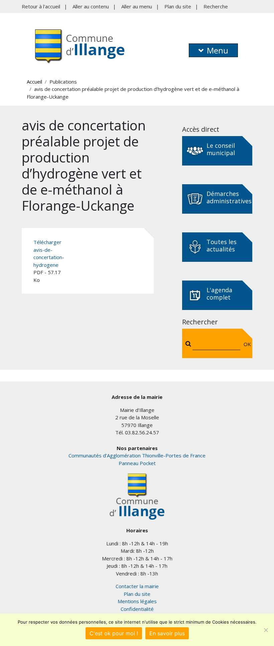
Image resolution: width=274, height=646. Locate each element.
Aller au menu (136, 6)
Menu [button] (217, 50)
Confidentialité (137, 609)
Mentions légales (137, 601)
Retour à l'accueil (41, 6)
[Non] (265, 630)
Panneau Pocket (137, 463)
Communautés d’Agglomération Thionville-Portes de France (137, 455)
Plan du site (177, 6)
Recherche (215, 6)
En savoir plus (167, 633)
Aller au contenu (91, 6)
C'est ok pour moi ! (114, 633)
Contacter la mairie (137, 586)
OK (246, 344)
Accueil (34, 81)
